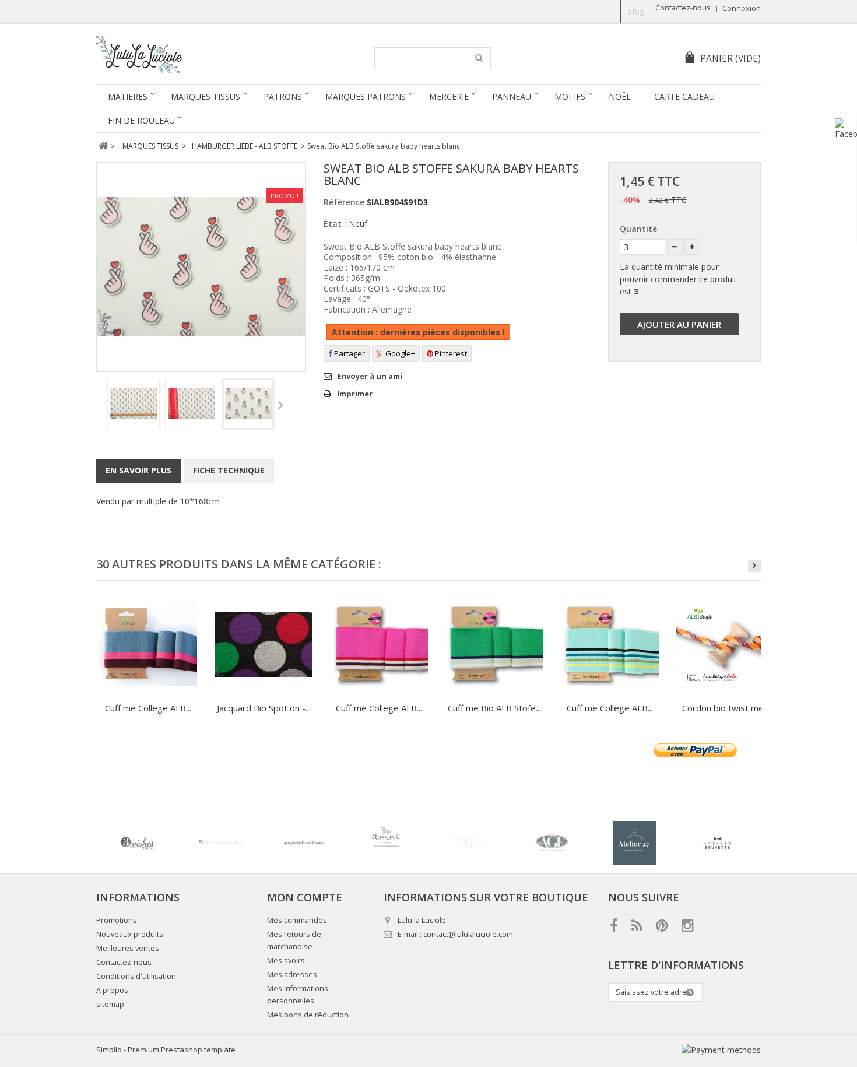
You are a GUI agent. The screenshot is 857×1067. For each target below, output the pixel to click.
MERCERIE (449, 96)
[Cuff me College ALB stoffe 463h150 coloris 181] (610, 644)
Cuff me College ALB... (148, 708)
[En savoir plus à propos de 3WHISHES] (137, 843)
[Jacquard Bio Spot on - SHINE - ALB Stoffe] (263, 644)
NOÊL (620, 96)
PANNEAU (511, 96)
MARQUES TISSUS (205, 96)
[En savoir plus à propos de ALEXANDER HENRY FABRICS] (303, 843)
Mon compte (304, 897)
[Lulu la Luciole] (205, 54)
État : (335, 223)
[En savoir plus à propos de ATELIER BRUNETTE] (717, 843)
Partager (348, 353)
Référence (344, 202)
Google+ (399, 353)
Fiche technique (229, 470)
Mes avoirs (286, 961)
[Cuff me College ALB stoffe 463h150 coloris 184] (379, 644)
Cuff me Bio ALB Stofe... (494, 708)
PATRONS (283, 96)
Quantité (638, 228)
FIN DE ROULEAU (141, 120)
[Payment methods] (721, 1049)
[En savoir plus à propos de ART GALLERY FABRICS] (551, 843)
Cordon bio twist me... (725, 708)
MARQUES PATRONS (365, 96)
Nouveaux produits (129, 934)
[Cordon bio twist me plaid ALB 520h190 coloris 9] (725, 644)
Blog (635, 11)
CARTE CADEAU (684, 96)
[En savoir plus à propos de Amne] (385, 843)
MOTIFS (569, 96)
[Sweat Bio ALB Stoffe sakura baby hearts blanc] (133, 404)
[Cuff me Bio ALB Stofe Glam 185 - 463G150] (494, 644)
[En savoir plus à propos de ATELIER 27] (634, 843)
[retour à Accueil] (103, 146)
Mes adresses (292, 975)
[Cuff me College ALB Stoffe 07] (148, 644)
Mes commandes (297, 920)
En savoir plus (138, 470)
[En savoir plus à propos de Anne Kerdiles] (468, 843)
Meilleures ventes (127, 948)
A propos (112, 990)
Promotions (116, 920)
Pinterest (450, 353)
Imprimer (355, 393)
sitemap (110, 1004)
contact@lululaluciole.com (468, 934)
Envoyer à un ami (369, 376)
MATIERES (127, 96)
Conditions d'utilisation (136, 976)
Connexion (741, 8)
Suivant (280, 406)
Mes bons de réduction (308, 1015)
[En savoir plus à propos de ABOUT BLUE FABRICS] (220, 843)
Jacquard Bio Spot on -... (264, 708)
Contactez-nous (683, 8)
